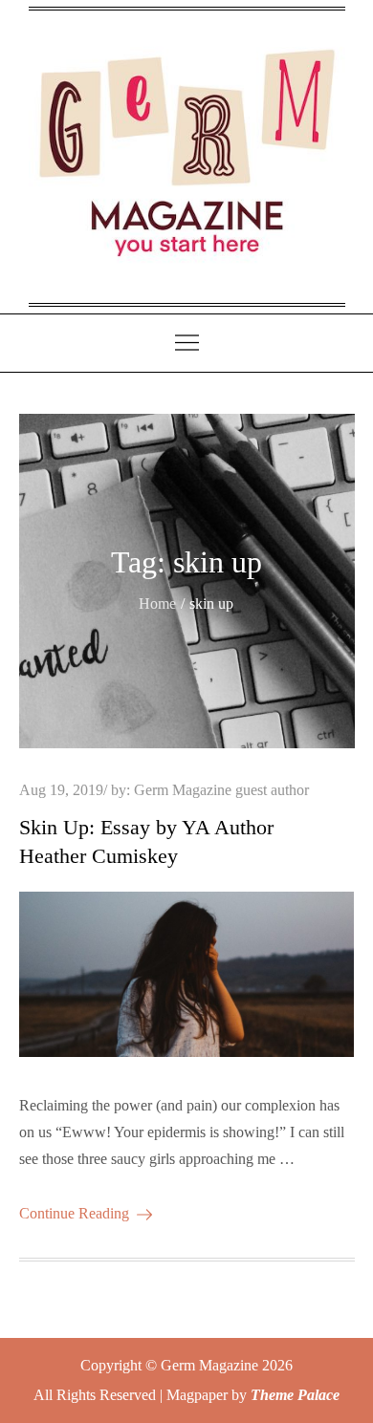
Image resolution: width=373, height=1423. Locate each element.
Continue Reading (74, 1213)
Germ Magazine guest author (221, 790)
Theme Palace (295, 1395)
